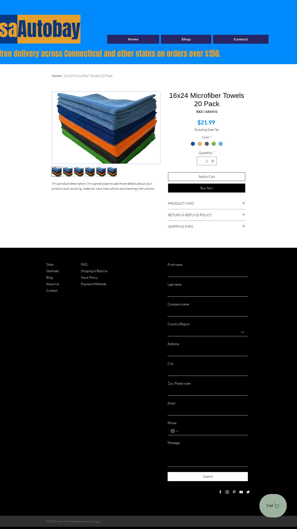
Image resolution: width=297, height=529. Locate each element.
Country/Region (179, 324)
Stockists (52, 271)
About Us (52, 284)
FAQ (84, 264)
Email (171, 403)
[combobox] (208, 332)
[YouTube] (241, 492)
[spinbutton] (207, 161)
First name (175, 265)
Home (56, 76)
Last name (175, 284)
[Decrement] (200, 161)
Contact (51, 290)
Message (174, 443)
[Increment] (213, 161)
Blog (49, 277)
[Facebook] (220, 492)
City (171, 364)
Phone (172, 423)
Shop (49, 264)
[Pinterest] (234, 492)
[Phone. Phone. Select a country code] (174, 431)
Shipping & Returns (94, 271)
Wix (97, 521)
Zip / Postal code (179, 383)
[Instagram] (227, 492)
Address (173, 344)
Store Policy (89, 277)
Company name (178, 304)
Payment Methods (94, 284)
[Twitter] (248, 492)
